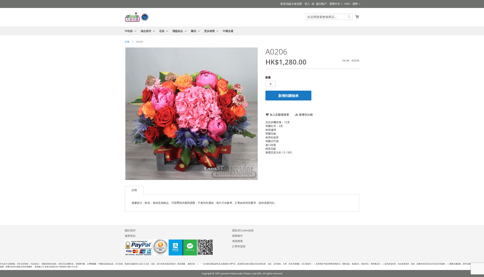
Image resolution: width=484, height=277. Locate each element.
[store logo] (137, 17)
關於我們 (130, 230)
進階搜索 (237, 241)
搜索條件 (237, 235)
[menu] (242, 30)
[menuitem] (130, 30)
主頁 (127, 41)
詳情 (134, 190)
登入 (307, 3)
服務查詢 (130, 235)
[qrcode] (191, 254)
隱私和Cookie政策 (243, 230)
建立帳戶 (321, 3)
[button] (352, 4)
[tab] (134, 190)
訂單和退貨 (238, 246)
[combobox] (329, 17)
